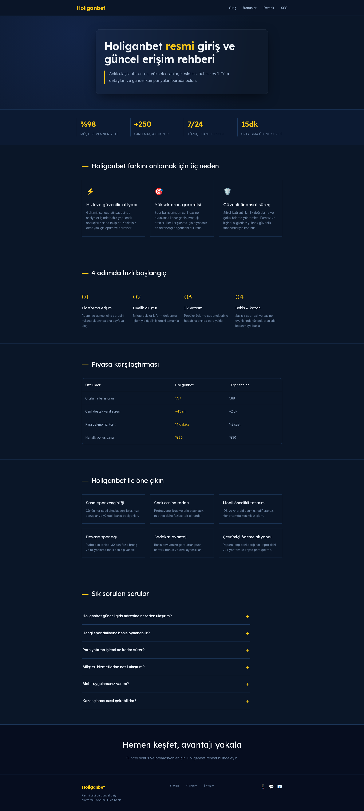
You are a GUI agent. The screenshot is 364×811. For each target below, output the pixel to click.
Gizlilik (174, 786)
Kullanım (191, 786)
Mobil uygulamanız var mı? (106, 683)
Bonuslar (250, 8)
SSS (284, 8)
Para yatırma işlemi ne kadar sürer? (114, 650)
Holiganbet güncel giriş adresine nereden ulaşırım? (127, 616)
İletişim (209, 786)
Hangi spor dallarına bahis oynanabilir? (116, 633)
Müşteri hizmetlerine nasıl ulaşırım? (114, 667)
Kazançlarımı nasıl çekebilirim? (109, 701)
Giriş (232, 8)
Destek (269, 8)
